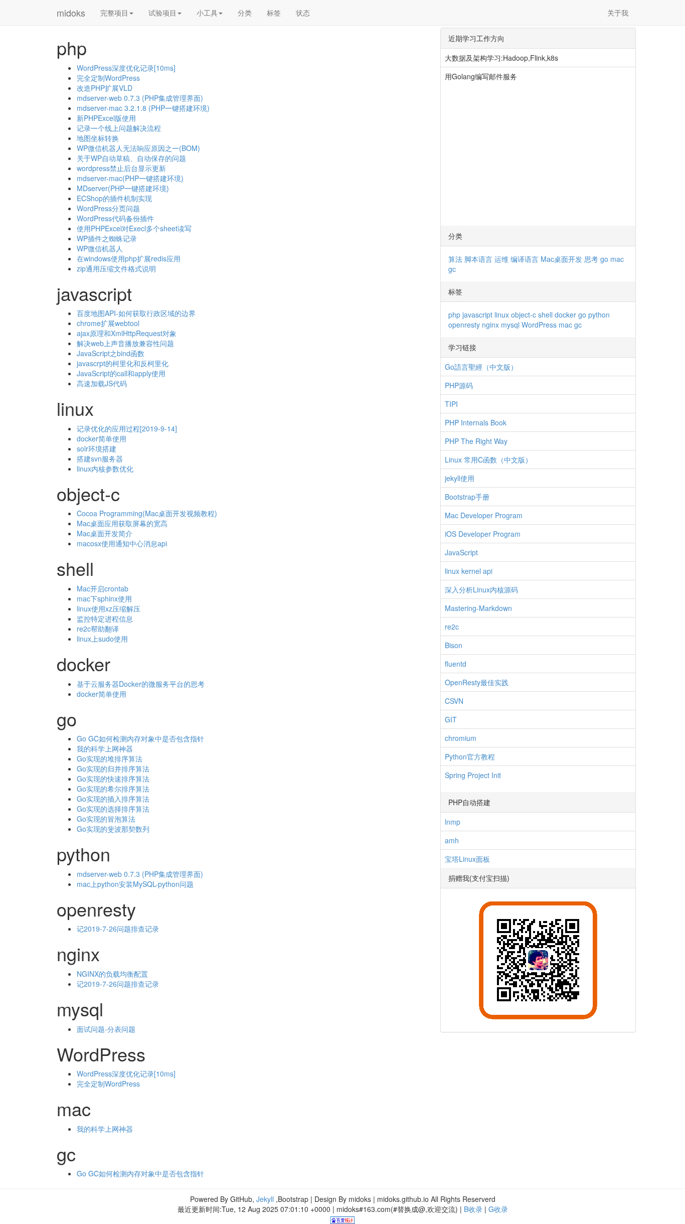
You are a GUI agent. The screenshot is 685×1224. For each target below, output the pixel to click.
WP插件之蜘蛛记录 (107, 238)
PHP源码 (459, 385)
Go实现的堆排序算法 (109, 758)
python (599, 315)
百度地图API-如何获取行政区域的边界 (136, 313)
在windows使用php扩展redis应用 (129, 258)
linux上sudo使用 (102, 639)
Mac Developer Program (484, 515)
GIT (451, 719)
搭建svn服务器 (100, 458)
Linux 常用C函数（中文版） (488, 459)
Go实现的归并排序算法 (113, 768)
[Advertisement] (538, 155)
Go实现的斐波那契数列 (113, 829)
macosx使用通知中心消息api (122, 543)
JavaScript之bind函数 (110, 353)
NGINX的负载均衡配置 (112, 974)
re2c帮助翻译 (98, 629)
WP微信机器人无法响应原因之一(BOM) (138, 148)
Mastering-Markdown (478, 608)
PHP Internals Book (475, 422)
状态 (303, 13)
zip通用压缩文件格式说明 (116, 268)
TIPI (451, 404)
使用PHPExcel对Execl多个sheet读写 (134, 228)
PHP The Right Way (476, 441)
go (604, 259)
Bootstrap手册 (467, 497)
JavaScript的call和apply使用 (121, 373)
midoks (71, 12)
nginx (490, 325)
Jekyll (265, 1199)
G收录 (498, 1209)
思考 (591, 259)
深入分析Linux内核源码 (481, 589)
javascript (477, 315)
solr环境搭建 (96, 448)
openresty (464, 325)
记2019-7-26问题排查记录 (118, 929)
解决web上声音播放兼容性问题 (125, 343)
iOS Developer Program (483, 534)
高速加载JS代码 (102, 383)
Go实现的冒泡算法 (106, 819)
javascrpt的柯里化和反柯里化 (122, 363)
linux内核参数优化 (105, 469)
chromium (460, 738)
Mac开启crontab (102, 588)
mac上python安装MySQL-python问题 (135, 884)
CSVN (454, 701)
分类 (245, 13)
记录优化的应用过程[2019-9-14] (127, 428)
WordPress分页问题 (108, 208)
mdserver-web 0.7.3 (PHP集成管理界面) (140, 98)
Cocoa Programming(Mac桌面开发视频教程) (147, 513)
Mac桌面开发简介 (104, 533)
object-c (523, 315)
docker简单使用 (101, 438)
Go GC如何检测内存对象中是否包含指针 (140, 738)
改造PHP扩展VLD (104, 88)
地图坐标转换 (98, 138)
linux (501, 315)
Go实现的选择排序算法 (113, 809)
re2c (452, 627)
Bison (453, 645)
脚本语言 (478, 259)
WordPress (539, 325)
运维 (501, 259)
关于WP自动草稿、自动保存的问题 (131, 158)
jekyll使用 (459, 478)
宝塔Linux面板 (467, 859)
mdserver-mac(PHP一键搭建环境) (130, 178)
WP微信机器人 (100, 248)
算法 (455, 259)
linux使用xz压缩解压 (108, 608)
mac (617, 259)
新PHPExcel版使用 (106, 118)
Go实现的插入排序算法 (113, 799)
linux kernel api (468, 571)
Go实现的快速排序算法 (113, 779)
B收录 (473, 1209)
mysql (510, 325)
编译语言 (524, 259)
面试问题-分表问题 (106, 1029)
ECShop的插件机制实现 (114, 198)
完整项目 (114, 13)
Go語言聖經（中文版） (481, 367)
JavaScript (461, 552)
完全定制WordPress (108, 78)
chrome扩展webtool (108, 323)
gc (452, 269)
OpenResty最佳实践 (476, 682)
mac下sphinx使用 (104, 598)
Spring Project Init (473, 775)
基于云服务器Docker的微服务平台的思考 (141, 684)
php (454, 315)
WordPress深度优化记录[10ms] (126, 68)
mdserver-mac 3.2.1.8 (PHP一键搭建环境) (143, 108)
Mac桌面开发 (561, 259)
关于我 (617, 13)
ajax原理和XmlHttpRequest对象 (127, 333)
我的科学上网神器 (105, 748)
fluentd (455, 664)
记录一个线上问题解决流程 (119, 128)
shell (545, 315)
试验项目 (162, 13)
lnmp (452, 822)
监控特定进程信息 (105, 619)
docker (565, 315)
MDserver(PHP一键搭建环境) (123, 188)
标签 (274, 13)
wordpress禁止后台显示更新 (121, 168)
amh (452, 840)
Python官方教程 (470, 756)
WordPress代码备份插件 (115, 218)
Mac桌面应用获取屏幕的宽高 (122, 523)
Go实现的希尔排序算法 (113, 789)
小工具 (207, 13)
